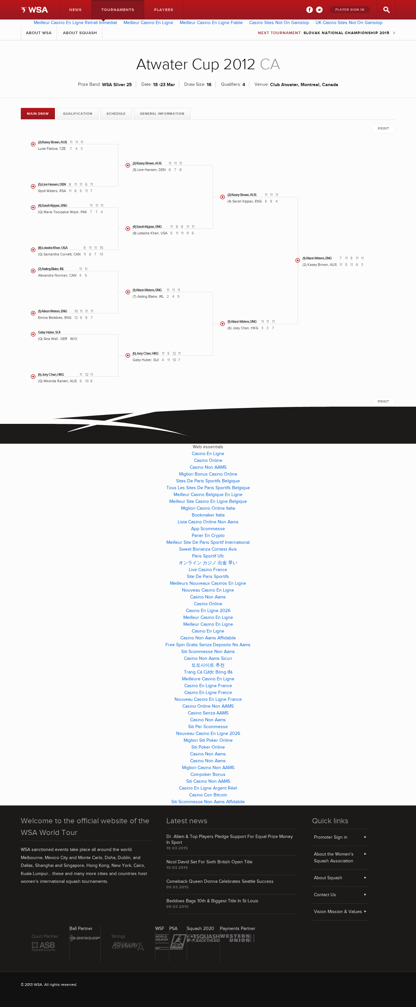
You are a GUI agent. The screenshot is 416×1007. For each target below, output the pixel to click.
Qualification (77, 114)
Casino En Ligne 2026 (208, 610)
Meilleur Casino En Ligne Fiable (211, 22)
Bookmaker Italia (208, 515)
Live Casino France (208, 569)
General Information (162, 114)
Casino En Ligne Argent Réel (208, 788)
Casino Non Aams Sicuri (208, 658)
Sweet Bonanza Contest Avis (208, 549)
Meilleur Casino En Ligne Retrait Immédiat (75, 22)
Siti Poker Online (208, 747)
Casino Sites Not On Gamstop (279, 22)
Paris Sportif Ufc (208, 556)
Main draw (38, 114)
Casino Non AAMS (208, 467)
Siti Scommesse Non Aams (208, 651)
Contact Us (325, 894)
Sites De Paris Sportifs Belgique (208, 481)
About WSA (39, 33)
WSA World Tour (34, 10)
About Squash (80, 33)
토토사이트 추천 (208, 665)
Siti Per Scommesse (208, 726)
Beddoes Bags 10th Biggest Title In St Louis (212, 901)
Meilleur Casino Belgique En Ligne (208, 494)
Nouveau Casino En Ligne (208, 590)
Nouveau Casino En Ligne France (208, 699)
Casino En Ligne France (208, 685)
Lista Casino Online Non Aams (208, 522)
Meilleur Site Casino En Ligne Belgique (208, 501)
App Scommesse (208, 528)
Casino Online (208, 460)
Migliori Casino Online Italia (208, 508)
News (75, 9)
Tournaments (117, 9)
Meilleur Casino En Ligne (148, 22)
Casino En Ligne (208, 453)
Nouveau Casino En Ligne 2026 (208, 733)
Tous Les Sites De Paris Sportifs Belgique (208, 487)
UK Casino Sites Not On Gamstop (349, 22)
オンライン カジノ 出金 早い (208, 563)
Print (383, 128)
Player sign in (349, 10)
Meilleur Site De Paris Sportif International (208, 542)
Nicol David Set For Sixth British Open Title (209, 862)
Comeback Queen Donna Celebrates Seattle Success (220, 881)
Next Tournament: (323, 33)
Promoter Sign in (330, 837)
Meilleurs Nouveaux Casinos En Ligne (208, 583)
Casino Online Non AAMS (208, 706)
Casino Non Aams (208, 597)
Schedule (116, 114)
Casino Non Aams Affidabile (208, 638)
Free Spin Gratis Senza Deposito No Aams (208, 644)
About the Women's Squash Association (334, 858)
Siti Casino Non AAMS (208, 781)
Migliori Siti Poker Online (208, 740)
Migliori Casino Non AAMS (208, 767)
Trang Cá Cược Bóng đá (208, 672)
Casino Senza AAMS (208, 713)
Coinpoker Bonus (208, 774)
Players (163, 9)
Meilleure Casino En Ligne (208, 679)
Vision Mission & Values (338, 911)
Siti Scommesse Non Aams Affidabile (208, 801)
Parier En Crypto (208, 535)
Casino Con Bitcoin (208, 795)
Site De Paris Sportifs (208, 576)
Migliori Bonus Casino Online (208, 474)
